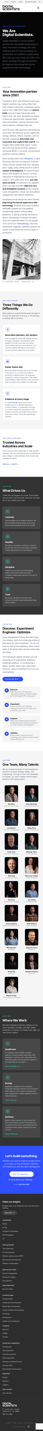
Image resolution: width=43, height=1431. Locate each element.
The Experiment (8, 1248)
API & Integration (8, 1235)
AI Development (8, 1350)
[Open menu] (38, 8)
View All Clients (10, 464)
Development (7, 1281)
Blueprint (29, 159)
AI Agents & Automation (10, 1231)
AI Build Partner (8, 1299)
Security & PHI (7, 1365)
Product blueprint (8, 1252)
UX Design (6, 1314)
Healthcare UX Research (11, 1321)
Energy (5, 1377)
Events (20, 2)
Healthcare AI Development (12, 1302)
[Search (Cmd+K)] (39, 2)
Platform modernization (10, 1263)
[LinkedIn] (29, 1427)
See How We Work (13, 679)
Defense (5, 1381)
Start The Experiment (21, 1174)
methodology (23, 224)
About (6, 2)
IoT (4, 1239)
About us (6, 1329)
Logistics (5, 1385)
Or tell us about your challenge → (21, 1180)
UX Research (7, 1317)
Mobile (5, 1224)
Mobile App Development (11, 1306)
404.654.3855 (31, 2)
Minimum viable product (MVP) (13, 1256)
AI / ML (5, 1227)
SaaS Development (9, 1354)
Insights (13, 2)
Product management (10, 1273)
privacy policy (19, 1427)
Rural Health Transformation (12, 1369)
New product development (12, 1260)
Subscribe (8, 1213)
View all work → (8, 1393)
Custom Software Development (13, 1310)
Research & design (9, 1277)
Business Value (8, 1289)
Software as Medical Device (12, 1362)
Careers (5, 1337)
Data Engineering (8, 1358)
